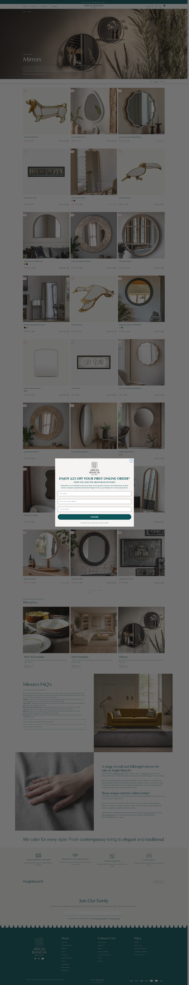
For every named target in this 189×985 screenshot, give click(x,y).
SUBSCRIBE (94, 517)
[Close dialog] (131, 461)
